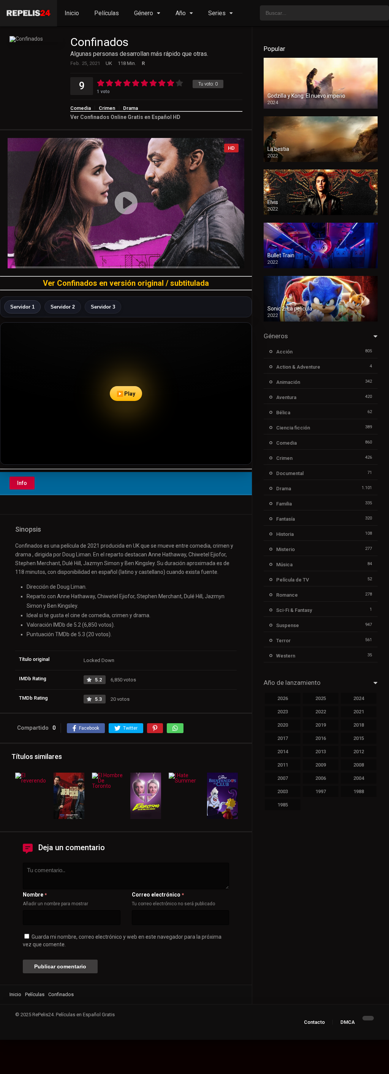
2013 (320, 751)
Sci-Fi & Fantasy (294, 610)
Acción (284, 352)
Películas (106, 13)
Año (181, 13)
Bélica (283, 412)
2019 (320, 725)
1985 (282, 805)
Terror (283, 640)
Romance (287, 595)
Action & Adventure (298, 367)
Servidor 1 (22, 307)
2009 (320, 765)
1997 (320, 791)
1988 (358, 791)
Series (217, 13)
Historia (285, 534)
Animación (288, 382)
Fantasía (285, 519)
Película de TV (292, 580)
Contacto (314, 1022)
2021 (358, 711)
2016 (320, 738)
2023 (282, 711)
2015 (358, 738)
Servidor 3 (103, 307)
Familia (284, 504)
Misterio (285, 549)
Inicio (72, 13)
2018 (358, 725)
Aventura (286, 397)
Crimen (107, 108)
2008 (358, 765)
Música (284, 564)
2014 (282, 751)
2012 (358, 751)
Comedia (80, 108)
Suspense (287, 625)
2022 (320, 711)
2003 (282, 791)
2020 (282, 725)
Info (22, 483)
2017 (282, 738)
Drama (130, 108)
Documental (290, 473)
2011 (282, 765)
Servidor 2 (63, 307)
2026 (282, 698)
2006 (320, 778)
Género (143, 13)
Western (285, 656)
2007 (282, 778)
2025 (320, 698)
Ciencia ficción (293, 428)
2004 (358, 778)
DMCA (347, 1022)
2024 (358, 698)
